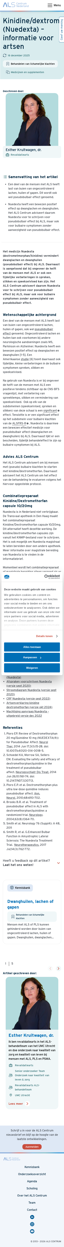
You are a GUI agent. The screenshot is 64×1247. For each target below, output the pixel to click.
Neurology (35, 815)
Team (32, 1202)
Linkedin (32, 1217)
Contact (32, 1210)
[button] (58, 968)
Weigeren (32, 667)
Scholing (32, 1188)
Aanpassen (30, 657)
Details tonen (44, 636)
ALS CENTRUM (53, 1241)
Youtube (32, 1231)
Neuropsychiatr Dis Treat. (32, 772)
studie (25, 359)
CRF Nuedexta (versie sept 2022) (28, 698)
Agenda (32, 1181)
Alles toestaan (32, 646)
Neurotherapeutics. (26, 845)
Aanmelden (32, 1146)
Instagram (32, 1224)
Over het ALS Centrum (32, 1195)
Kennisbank (32, 1167)
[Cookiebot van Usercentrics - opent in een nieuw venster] (45, 576)
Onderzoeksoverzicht (32, 1174)
